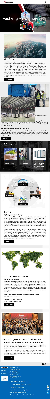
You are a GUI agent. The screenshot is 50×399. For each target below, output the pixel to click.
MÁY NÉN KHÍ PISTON (14, 370)
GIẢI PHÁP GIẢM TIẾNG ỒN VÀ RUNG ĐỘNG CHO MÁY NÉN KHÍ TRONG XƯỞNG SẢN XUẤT (39, 161)
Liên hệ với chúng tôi (4, 370)
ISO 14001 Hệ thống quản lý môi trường (12, 291)
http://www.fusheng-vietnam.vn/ (18, 386)
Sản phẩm (13, 362)
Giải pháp (7, 141)
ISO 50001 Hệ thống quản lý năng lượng (12, 293)
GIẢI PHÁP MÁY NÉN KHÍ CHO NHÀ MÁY (24, 159)
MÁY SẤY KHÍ (12, 372)
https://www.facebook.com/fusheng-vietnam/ (23, 389)
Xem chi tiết (8, 78)
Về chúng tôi (8, 59)
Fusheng (19, 214)
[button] (44, 156)
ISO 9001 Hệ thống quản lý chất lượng (11, 295)
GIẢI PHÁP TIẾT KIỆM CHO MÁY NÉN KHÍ (10, 159)
